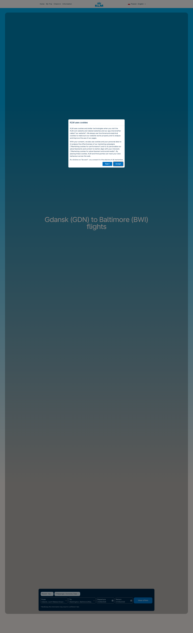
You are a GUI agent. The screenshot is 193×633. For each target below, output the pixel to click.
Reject (107, 164)
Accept (118, 164)
